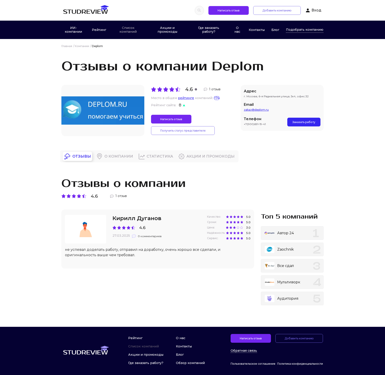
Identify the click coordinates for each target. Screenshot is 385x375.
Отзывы (81, 156)
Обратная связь (244, 351)
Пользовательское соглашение (253, 363)
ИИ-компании (73, 30)
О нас (237, 30)
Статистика (160, 156)
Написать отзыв (229, 10)
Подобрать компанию (304, 30)
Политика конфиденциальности (300, 363)
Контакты (257, 30)
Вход (316, 10)
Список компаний (128, 30)
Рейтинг (99, 30)
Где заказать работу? (208, 30)
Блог (275, 30)
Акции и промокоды (167, 30)
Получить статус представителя (182, 130)
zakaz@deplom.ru (256, 109)
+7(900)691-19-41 (255, 124)
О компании (118, 156)
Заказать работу (303, 122)
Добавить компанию (277, 10)
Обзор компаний (190, 363)
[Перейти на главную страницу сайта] (85, 10)
